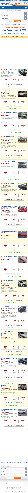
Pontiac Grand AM (17, 428)
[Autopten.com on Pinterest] (9, 488)
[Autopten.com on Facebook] (7, 488)
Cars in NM (11, 327)
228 (10, 462)
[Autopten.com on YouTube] (16, 488)
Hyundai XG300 (17, 276)
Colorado (11, 108)
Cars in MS (10, 428)
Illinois (10, 302)
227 (7, 462)
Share (27, 2)
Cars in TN (11, 132)
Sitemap (10, 490)
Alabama (10, 252)
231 (18, 462)
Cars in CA (11, 86)
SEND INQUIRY (19, 84)
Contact (23, 490)
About (14, 490)
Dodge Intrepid (17, 227)
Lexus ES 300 (17, 179)
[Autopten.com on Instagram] (12, 488)
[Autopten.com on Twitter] (14, 488)
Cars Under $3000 (17, 108)
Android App (5, 490)
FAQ (17, 490)
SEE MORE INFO (9, 84)
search (18, 21)
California (11, 354)
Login (26, 3)
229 (12, 462)
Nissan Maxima (18, 132)
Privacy (19, 490)
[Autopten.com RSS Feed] (20, 488)
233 (24, 462)
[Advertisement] (14, 53)
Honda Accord (17, 379)
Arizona (10, 157)
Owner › (12, 73)
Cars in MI (11, 276)
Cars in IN (11, 227)
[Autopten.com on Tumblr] (18, 488)
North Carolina (11, 405)
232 (21, 462)
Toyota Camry (17, 86)
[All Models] (14, 15)
